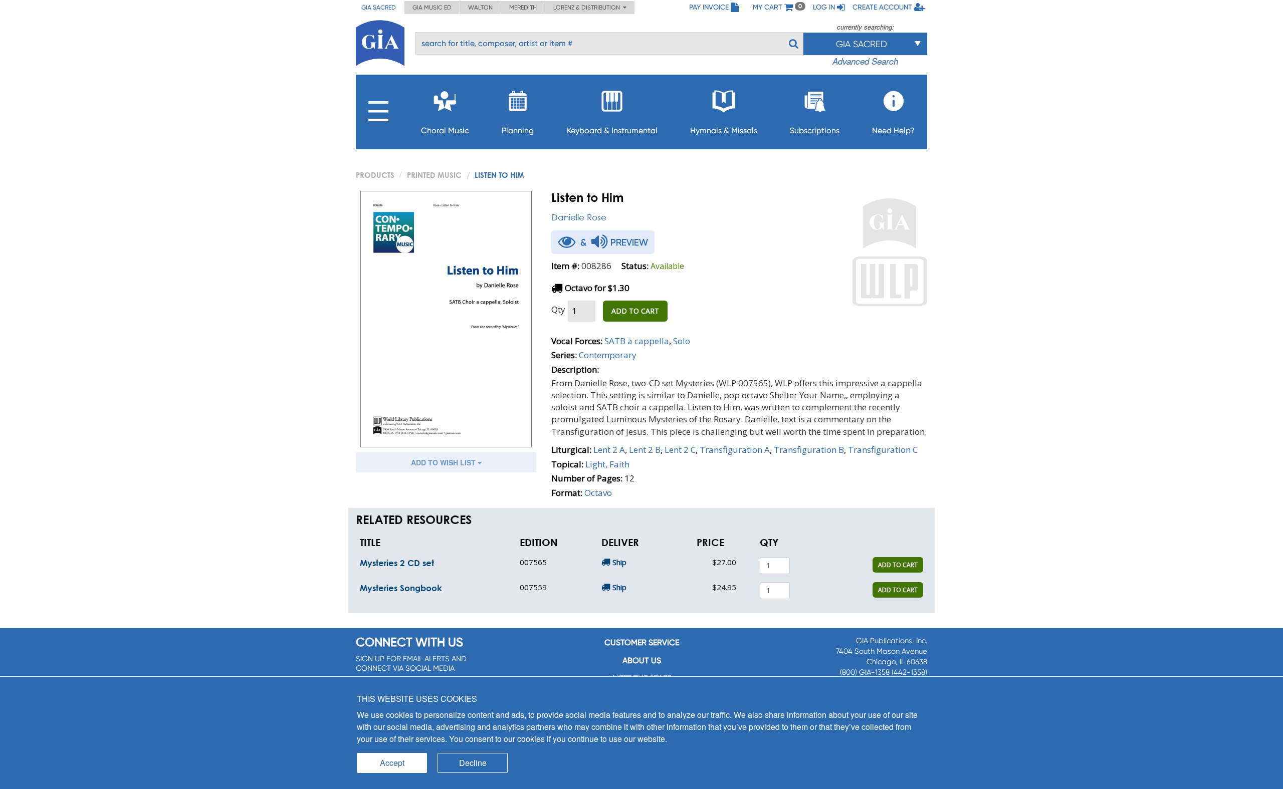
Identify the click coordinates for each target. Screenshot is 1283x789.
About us (641, 660)
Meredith (523, 7)
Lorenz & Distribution (588, 7)
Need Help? (893, 130)
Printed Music (434, 174)
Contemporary (607, 355)
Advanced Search (865, 61)
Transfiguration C (883, 449)
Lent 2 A (609, 449)
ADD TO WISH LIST (444, 462)
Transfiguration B (809, 449)
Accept (392, 762)
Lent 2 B (645, 449)
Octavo (598, 492)
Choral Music (445, 130)
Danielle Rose (578, 217)
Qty (558, 309)
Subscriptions (814, 130)
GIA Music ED (432, 7)
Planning (518, 130)
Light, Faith (607, 464)
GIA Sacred (378, 7)
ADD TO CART (635, 311)
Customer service (641, 642)
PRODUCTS (375, 174)
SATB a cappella (636, 341)
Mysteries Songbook (401, 588)
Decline (473, 762)
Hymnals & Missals (723, 130)
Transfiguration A (735, 449)
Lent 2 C (680, 449)
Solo (681, 341)
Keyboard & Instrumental (612, 130)
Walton (480, 7)
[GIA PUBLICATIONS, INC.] (380, 41)
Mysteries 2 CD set (397, 563)
